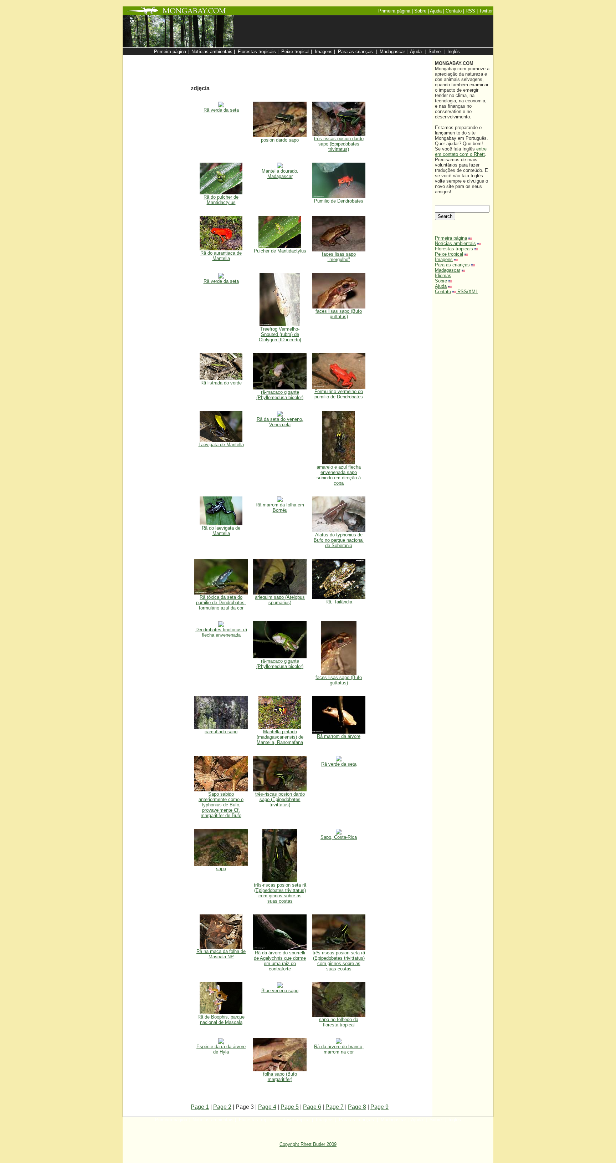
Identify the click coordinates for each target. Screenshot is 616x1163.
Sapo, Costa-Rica (338, 837)
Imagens (444, 259)
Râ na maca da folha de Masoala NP (221, 954)
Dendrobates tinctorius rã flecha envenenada (221, 632)
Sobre (441, 281)
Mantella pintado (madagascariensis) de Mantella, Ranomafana (280, 737)
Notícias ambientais (455, 243)
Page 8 (357, 1107)
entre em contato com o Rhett (461, 151)
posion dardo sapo (280, 140)
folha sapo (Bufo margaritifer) (280, 1076)
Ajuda (441, 286)
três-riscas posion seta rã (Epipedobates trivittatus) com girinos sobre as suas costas (280, 893)
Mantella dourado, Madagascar (280, 173)
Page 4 (267, 1107)
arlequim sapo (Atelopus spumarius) (280, 600)
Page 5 (290, 1107)
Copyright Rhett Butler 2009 (308, 1144)
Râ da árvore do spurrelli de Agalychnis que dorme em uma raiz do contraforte (280, 960)
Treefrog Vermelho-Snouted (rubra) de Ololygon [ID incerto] (280, 334)
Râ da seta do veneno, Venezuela (280, 422)
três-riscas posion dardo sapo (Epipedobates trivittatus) (339, 144)
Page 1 (200, 1107)
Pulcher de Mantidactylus (280, 251)
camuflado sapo (221, 731)
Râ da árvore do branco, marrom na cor (339, 1049)
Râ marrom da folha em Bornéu (280, 507)
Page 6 (312, 1107)
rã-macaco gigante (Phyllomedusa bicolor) (279, 394)
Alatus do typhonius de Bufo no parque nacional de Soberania (339, 540)
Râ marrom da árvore (338, 736)
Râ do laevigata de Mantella (221, 530)
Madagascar (447, 270)
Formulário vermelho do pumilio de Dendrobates (338, 394)
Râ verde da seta (221, 110)
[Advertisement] (344, 59)
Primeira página (451, 238)
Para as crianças (452, 264)
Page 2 (222, 1107)
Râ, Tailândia (338, 602)
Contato (443, 291)
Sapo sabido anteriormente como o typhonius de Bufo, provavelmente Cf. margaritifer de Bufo (221, 804)
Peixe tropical (449, 254)
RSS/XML (467, 291)
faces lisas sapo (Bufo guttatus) (338, 313)
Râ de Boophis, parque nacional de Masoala (221, 1019)
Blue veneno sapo (279, 990)
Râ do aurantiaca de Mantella (221, 255)
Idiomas (443, 275)
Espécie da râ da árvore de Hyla (221, 1049)
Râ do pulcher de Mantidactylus (221, 199)
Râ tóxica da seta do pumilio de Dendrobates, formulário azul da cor (221, 603)
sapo (221, 868)
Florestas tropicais (454, 248)
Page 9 (379, 1107)
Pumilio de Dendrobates (338, 201)
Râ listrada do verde (221, 383)
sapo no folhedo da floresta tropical (338, 1022)
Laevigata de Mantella (221, 444)
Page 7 (334, 1107)
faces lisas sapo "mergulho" (339, 256)
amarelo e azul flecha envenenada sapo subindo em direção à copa (339, 475)
